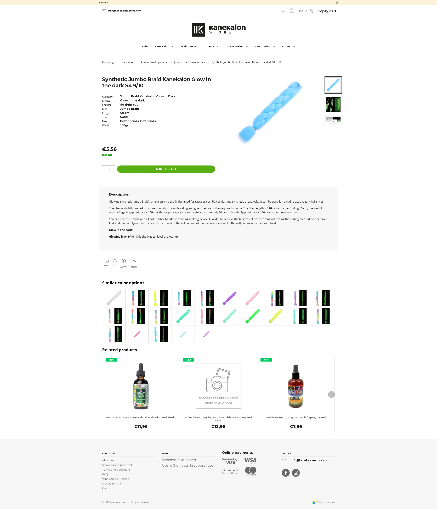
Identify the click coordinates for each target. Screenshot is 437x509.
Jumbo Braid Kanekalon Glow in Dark (147, 96)
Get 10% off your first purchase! (188, 465)
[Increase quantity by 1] (112, 167)
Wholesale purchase (115, 479)
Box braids (148, 121)
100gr (124, 125)
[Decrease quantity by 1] (112, 171)
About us (108, 460)
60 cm (124, 113)
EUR (301, 10)
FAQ (105, 474)
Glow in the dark (132, 100)
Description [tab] (119, 194)
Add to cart (166, 169)
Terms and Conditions (116, 469)
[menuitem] (144, 46)
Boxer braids (129, 121)
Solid (124, 117)
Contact (107, 488)
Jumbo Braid (129, 108)
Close (119, 251)
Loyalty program (112, 483)
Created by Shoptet (325, 502)
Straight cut (129, 104)
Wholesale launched (179, 460)
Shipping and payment (117, 465)
